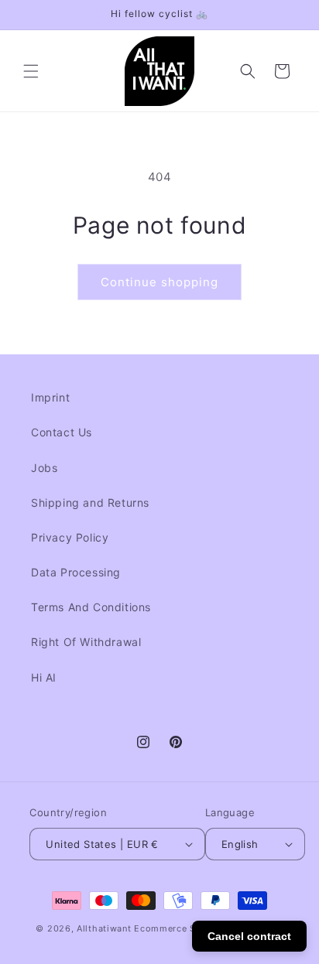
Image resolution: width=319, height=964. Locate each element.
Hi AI (44, 677)
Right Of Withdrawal (86, 641)
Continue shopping (159, 282)
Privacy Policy (69, 537)
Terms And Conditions (91, 607)
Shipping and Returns (90, 502)
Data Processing (76, 572)
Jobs (44, 467)
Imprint (50, 397)
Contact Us (61, 432)
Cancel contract (249, 936)
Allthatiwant (104, 928)
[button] (31, 71)
